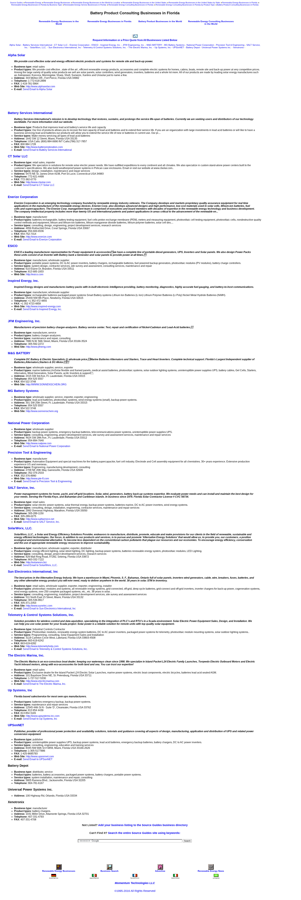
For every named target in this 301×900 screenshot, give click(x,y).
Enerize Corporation (80, 45)
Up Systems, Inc (163, 47)
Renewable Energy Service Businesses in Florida (85, 5)
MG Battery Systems (174, 45)
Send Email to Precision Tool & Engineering (47, 481)
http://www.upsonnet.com (40, 756)
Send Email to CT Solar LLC (39, 185)
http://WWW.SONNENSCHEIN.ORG (46, 384)
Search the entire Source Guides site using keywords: (144, 833)
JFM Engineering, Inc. (134, 45)
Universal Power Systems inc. (216, 47)
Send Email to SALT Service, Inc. (41, 521)
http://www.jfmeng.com (38, 346)
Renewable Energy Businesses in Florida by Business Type (36, 5)
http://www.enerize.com (39, 236)
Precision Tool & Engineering (230, 45)
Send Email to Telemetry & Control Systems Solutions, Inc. (55, 649)
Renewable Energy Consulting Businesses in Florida (130, 5)
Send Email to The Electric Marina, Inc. (44, 684)
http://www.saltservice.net (40, 519)
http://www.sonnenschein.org (42, 411)
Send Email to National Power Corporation (46, 446)
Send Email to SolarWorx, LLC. (40, 565)
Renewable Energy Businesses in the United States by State (194, 3)
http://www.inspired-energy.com (43, 306)
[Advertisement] (65, 100)
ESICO (95, 45)
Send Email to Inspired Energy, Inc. (42, 309)
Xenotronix (238, 47)
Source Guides (16, 3)
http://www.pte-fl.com (37, 478)
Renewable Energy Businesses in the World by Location (96, 3)
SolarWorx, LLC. (38, 47)
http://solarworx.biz (36, 562)
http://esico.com (34, 274)
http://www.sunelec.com (39, 605)
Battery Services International (37, 45)
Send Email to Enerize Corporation (42, 239)
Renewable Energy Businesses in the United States (144, 3)
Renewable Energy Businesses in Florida (239, 3)
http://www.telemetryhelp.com (42, 646)
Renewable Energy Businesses (57, 3)
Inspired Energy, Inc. (110, 45)
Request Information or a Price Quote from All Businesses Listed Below (135, 40)
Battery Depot (193, 47)
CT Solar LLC (61, 45)
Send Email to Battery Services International (47, 150)
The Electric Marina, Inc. (140, 47)
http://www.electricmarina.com (42, 681)
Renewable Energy (33, 3)
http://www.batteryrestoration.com (44, 147)
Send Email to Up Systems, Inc (40, 718)
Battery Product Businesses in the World (160, 21)
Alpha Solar (15, 45)
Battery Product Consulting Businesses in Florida (238, 5)
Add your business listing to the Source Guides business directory (143, 825)
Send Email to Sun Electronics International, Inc (49, 608)
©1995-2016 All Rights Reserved (134, 890)
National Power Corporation (200, 45)
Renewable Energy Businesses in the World (59, 22)
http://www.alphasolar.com (40, 86)
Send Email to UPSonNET (38, 759)
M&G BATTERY (154, 45)
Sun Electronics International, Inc (64, 47)
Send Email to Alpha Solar (37, 89)
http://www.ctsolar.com (38, 182)
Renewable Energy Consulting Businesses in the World (211, 22)
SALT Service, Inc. (21, 487)
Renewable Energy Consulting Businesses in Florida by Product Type (185, 5)
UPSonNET (178, 47)
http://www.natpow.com (38, 443)
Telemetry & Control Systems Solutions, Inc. (104, 47)
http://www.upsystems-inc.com (42, 716)
